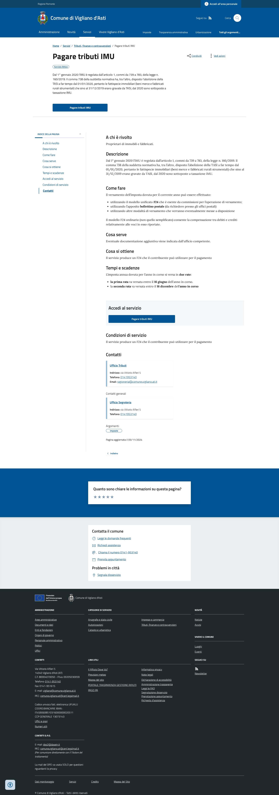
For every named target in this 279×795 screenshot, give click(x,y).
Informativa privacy (151, 669)
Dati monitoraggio (44, 782)
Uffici (37, 651)
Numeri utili (41, 726)
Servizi (87, 32)
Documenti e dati (44, 625)
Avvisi (198, 625)
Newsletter (201, 673)
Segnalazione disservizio (154, 692)
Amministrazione (49, 32)
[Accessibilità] (10, 784)
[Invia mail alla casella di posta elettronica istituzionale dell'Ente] (59, 690)
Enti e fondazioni (44, 630)
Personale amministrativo (48, 640)
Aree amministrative (46, 620)
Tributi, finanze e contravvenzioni (92, 46)
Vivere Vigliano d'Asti (111, 32)
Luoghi (198, 646)
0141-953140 (53, 681)
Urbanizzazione (203, 32)
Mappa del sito (96, 680)
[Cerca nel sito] (236, 18)
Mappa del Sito (122, 782)
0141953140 (128, 377)
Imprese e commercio (152, 620)
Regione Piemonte (46, 4)
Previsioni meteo (97, 675)
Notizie (198, 620)
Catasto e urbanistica (99, 630)
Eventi (198, 652)
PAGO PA (93, 690)
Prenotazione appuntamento (156, 696)
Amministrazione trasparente (157, 684)
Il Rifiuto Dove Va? (98, 669)
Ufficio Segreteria (120, 402)
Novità (71, 32)
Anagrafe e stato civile (100, 620)
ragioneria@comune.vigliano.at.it (137, 381)
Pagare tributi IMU (80, 108)
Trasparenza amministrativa (173, 32)
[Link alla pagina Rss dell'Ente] (197, 669)
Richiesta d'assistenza (153, 700)
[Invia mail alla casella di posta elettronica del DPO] (51, 745)
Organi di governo (44, 635)
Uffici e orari (41, 721)
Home (56, 46)
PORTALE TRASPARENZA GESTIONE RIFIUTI (112, 685)
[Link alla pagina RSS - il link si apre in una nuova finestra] (210, 18)
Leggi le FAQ (148, 688)
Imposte (147, 32)
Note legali (147, 675)
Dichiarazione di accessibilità (156, 680)
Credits (95, 782)
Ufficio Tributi (118, 365)
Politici (38, 645)
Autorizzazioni (95, 625)
